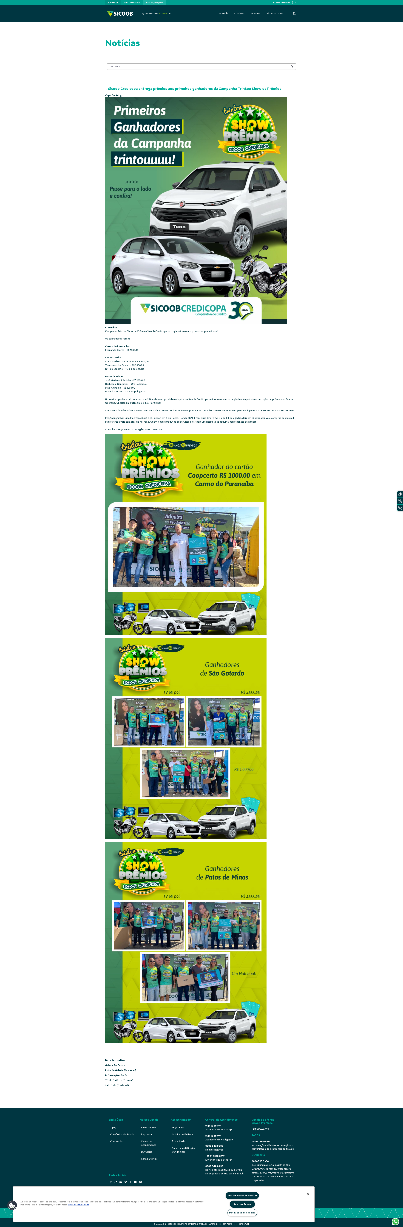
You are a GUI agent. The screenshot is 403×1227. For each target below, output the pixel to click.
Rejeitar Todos (242, 1204)
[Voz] (400, 501)
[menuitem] (113, 2)
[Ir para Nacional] (120, 14)
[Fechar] (308, 1194)
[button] (12, 1205)
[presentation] (113, 2)
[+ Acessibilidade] (400, 508)
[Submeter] (292, 66)
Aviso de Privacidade (78, 1205)
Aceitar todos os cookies (242, 1195)
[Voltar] (106, 89)
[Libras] (400, 494)
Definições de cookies (242, 1212)
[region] (164, 1204)
